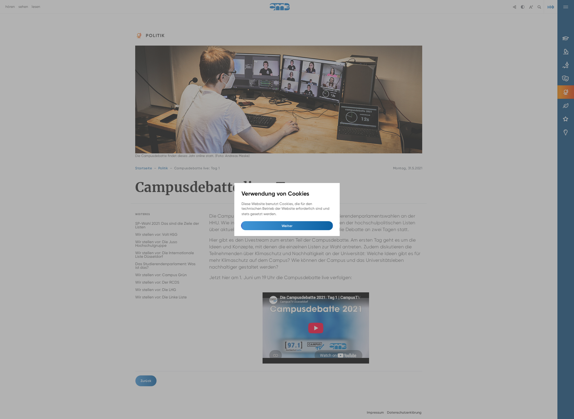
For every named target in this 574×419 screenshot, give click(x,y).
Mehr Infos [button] (286, 214)
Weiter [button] (287, 226)
